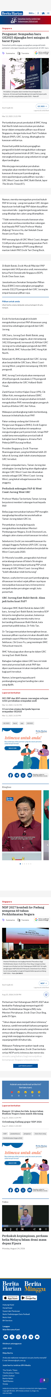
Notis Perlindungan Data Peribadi (16, 1314)
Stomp (5, 1384)
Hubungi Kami (8, 1305)
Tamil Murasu (8, 1381)
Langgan (6, 1326)
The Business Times (11, 1373)
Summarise (10, 53)
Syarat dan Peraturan (11, 1311)
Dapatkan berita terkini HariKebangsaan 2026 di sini (29, 20)
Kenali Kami (7, 1308)
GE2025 (30, 723)
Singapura (7, 28)
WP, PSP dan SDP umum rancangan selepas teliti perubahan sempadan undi (25, 699)
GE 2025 (6, 723)
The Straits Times (10, 1370)
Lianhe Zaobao (9, 1375)
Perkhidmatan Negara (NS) (12, 1138)
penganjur (27, 1134)
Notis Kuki (7, 1317)
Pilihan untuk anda (11, 301)
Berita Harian (8, 1378)
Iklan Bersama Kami (11, 1329)
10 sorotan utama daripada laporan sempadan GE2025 (21, 710)
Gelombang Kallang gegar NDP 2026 (22, 1122)
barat (15, 723)
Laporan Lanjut (25, 1066)
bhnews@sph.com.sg (16, 1360)
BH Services (7, 1320)
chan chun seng (40, 1134)
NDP (5, 1134)
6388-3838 (7, 1348)
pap (22, 723)
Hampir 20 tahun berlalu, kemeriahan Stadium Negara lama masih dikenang (22, 1112)
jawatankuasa (15, 1134)
